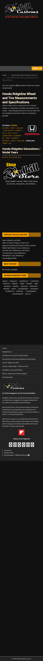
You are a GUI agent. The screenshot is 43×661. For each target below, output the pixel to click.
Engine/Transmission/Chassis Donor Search (19, 245)
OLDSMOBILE (23, 289)
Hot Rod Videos (7, 377)
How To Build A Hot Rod (10, 363)
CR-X (9, 133)
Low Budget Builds (9, 258)
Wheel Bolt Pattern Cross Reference (16, 248)
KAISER (15, 286)
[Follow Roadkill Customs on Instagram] (15, 446)
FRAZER (29, 284)
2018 (15, 157)
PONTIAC (19, 291)
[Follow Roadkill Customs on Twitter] (28, 446)
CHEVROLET (23, 281)
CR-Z (15, 133)
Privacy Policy (8, 453)
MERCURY (33, 286)
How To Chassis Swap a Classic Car (15, 243)
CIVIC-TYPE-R (8, 130)
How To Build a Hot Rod (11, 240)
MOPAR (6, 289)
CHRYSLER (34, 281)
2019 (19, 157)
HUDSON (7, 286)
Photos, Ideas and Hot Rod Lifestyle (14, 374)
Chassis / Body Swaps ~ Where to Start (15, 366)
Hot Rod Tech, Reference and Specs (15, 250)
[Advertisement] (21, 42)
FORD (22, 284)
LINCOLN (24, 286)
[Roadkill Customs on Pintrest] (19, 446)
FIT (3, 138)
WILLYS (28, 294)
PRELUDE (20, 141)
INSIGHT (15, 138)
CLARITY (18, 130)
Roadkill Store (7, 352)
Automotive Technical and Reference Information (19, 359)
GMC (36, 284)
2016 (6, 157)
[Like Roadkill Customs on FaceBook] (10, 446)
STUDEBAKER (31, 291)
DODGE (15, 284)
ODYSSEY (5, 141)
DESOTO (6, 284)
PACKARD (34, 289)
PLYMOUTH (10, 291)
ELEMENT (17, 135)
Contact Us (7, 450)
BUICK (5, 281)
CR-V (4, 133)
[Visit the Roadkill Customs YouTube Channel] (32, 446)
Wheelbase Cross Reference (13, 255)
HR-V (8, 138)
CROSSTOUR (7, 135)
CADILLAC (13, 281)
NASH (13, 289)
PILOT (13, 141)
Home (4, 348)
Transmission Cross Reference (14, 253)
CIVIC (13, 128)
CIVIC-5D (19, 128)
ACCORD (5, 128)
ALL (10, 143)
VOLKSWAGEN (17, 294)
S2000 (4, 143)
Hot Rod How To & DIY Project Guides (15, 355)
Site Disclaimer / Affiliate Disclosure (16, 455)
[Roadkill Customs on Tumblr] (23, 446)
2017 (10, 157)
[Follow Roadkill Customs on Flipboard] (21, 434)
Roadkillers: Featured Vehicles (12, 370)
